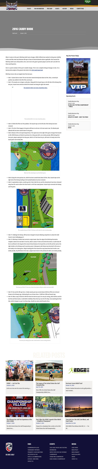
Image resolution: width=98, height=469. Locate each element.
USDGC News (75, 447)
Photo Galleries (76, 454)
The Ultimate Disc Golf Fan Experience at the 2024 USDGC (19, 420)
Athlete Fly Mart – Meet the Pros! (78, 117)
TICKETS (29, 8)
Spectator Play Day (33, 454)
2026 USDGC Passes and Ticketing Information (58, 448)
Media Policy (75, 450)
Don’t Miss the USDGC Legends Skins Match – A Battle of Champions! (48, 420)
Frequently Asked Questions (35, 452)
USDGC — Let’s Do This (13, 383)
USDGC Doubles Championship (57, 459)
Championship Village (33, 447)
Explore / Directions (33, 459)
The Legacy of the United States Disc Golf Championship (48, 384)
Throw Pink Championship (56, 457)
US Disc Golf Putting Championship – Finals (78, 106)
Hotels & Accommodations (34, 457)
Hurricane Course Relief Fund (74, 383)
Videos (73, 457)
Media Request (75, 452)
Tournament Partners (34, 450)
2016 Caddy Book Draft (37, 70)
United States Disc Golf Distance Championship (58, 453)
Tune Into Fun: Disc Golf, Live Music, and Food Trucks (77, 420)
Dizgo (69, 127)
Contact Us (30, 461)
